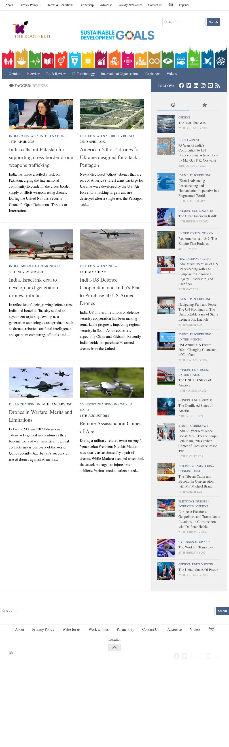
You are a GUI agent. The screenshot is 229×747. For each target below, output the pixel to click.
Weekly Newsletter (130, 5)
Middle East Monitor (40, 266)
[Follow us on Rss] (217, 85)
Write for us (71, 629)
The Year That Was (192, 122)
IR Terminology (83, 73)
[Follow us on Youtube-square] (210, 85)
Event (183, 175)
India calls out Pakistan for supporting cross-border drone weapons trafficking (41, 157)
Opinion (14, 73)
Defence (16, 404)
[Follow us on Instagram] (203, 85)
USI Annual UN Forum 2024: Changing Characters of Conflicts (197, 349)
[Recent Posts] (173, 105)
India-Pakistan (22, 136)
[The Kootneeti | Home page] (34, 30)
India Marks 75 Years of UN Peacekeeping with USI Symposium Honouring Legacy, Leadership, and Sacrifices (198, 273)
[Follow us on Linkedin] (196, 85)
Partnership (86, 5)
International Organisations (120, 73)
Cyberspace (90, 404)
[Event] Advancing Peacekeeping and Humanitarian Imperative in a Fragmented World (198, 188)
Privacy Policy (28, 5)
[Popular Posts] (204, 105)
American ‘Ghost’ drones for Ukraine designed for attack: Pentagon (110, 157)
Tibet (196, 471)
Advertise (106, 5)
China (209, 466)
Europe (114, 136)
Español (184, 5)
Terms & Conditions (60, 5)
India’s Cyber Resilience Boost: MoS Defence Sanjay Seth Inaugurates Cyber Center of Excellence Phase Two (198, 440)
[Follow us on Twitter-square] (188, 85)
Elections (200, 370)
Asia (199, 466)
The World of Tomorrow (195, 547)
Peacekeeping (200, 175)
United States (92, 136)
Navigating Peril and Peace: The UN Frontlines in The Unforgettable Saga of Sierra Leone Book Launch (198, 312)
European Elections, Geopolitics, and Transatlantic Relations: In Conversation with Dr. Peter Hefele (199, 519)
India (14, 266)
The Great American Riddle (197, 216)
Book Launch (188, 140)
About (9, 5)
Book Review (56, 73)
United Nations (52, 136)
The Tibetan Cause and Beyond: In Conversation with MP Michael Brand (196, 481)
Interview (33, 73)
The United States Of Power (198, 569)
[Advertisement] (114, 699)
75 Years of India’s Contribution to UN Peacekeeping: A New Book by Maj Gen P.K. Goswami (198, 152)
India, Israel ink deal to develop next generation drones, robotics (33, 287)
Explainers (152, 73)
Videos (172, 73)
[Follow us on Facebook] (181, 85)
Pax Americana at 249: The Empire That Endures (197, 241)
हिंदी (170, 5)
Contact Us (155, 5)
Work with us (99, 629)
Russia (129, 136)
